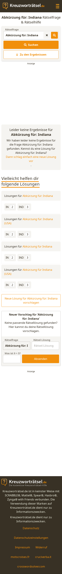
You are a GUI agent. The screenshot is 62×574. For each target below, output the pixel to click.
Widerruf (41, 547)
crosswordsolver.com (31, 566)
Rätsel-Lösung (41, 340)
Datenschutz (31, 528)
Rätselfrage (12, 29)
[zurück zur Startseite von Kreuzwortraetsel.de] (25, 6)
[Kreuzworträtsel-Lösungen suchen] (54, 35)
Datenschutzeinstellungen (31, 538)
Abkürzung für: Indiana (38, 196)
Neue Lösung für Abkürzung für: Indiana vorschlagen (31, 300)
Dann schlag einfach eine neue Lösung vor (31, 159)
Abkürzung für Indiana (37, 246)
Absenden (40, 359)
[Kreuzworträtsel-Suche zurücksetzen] (46, 35)
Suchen (33, 45)
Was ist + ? (13, 353)
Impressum (22, 547)
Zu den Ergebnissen (33, 54)
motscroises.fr (20, 557)
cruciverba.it (43, 557)
